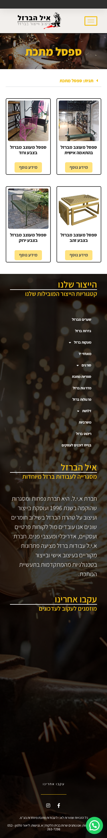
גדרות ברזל (83, 330)
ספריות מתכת (81, 376)
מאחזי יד (84, 353)
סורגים (86, 365)
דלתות (86, 410)
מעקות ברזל (82, 342)
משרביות (85, 422)
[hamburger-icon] (90, 21)
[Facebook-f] (58, 805)
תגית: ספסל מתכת (76, 81)
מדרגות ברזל (82, 388)
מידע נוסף (79, 167)
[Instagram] (48, 805)
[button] (53, 81)
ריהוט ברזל (83, 433)
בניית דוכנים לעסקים (76, 445)
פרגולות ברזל (81, 399)
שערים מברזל (81, 319)
